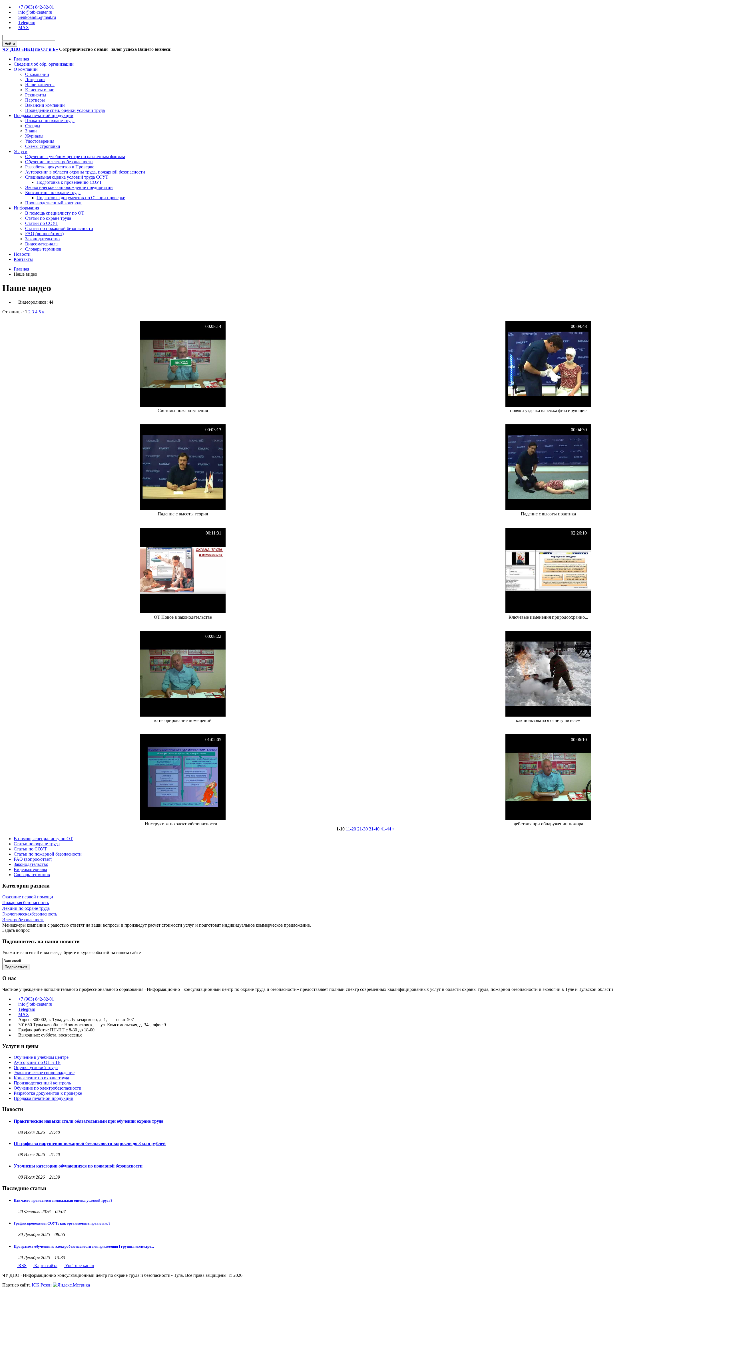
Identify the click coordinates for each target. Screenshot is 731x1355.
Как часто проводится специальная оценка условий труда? (63, 1200)
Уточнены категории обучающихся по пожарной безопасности (78, 1166)
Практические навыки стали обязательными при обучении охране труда (88, 1121)
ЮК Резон (42, 1285)
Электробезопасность (23, 919)
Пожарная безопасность (25, 902)
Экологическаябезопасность (29, 914)
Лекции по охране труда (26, 908)
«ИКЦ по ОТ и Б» (30, 49)
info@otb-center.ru (35, 12)
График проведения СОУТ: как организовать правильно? (62, 1223)
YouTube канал (79, 1265)
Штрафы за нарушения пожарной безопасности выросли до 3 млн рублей (90, 1143)
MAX (23, 27)
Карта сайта (45, 1265)
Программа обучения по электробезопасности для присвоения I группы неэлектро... (84, 1246)
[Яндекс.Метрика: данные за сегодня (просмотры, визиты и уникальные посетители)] (71, 1285)
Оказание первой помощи (27, 896)
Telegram (26, 22)
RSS (22, 1265)
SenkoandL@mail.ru (37, 17)
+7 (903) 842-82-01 (36, 7)
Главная (21, 269)
